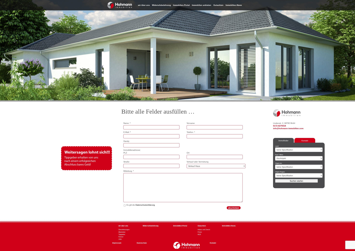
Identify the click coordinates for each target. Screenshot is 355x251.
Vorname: (191, 123)
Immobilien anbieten (201, 5)
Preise (200, 232)
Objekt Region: (280, 172)
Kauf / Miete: (279, 155)
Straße (126, 162)
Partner (120, 237)
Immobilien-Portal (181, 5)
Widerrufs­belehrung (161, 5)
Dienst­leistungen (124, 229)
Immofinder (283, 141)
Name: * (126, 123)
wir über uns (144, 5)
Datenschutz (142, 243)
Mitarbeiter (121, 232)
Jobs (120, 239)
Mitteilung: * (128, 171)
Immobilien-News (234, 5)
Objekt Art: (278, 163)
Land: (277, 146)
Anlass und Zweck (204, 229)
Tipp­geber (121, 234)
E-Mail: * (127, 132)
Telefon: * (191, 132)
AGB (199, 234)
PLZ (125, 153)
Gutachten (218, 5)
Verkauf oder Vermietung (197, 162)
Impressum (116, 243)
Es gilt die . (140, 205)
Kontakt (304, 141)
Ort (188, 153)
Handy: (126, 141)
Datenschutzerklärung (145, 205)
